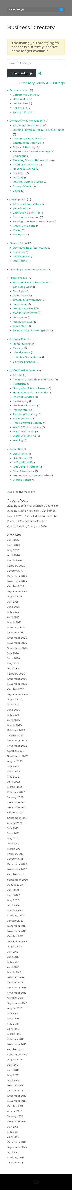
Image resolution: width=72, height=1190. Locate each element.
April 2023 (13, 720)
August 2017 (14, 1059)
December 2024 (17, 637)
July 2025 (13, 601)
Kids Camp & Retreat (25, 466)
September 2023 (17, 694)
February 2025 (16, 627)
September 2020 (17, 879)
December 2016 (16, 1095)
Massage (18, 348)
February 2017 (15, 1085)
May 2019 (13, 961)
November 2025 (17, 581)
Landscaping (20, 401)
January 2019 (15, 982)
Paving (17, 230)
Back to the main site (22, 491)
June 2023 (13, 709)
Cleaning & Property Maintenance (33, 379)
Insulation (19, 173)
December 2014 (16, 1142)
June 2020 (13, 895)
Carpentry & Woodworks (28, 138)
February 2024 (16, 673)
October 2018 (15, 997)
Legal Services (21, 256)
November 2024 (17, 642)
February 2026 (16, 565)
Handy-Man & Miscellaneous (30, 388)
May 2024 (13, 663)
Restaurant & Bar (23, 321)
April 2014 (13, 1152)
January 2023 (15, 735)
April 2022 (13, 781)
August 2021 (14, 823)
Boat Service (20, 458)
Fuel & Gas (19, 291)
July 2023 (13, 704)
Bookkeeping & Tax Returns (30, 247)
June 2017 (13, 1070)
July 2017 (12, 1064)
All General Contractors (27, 125)
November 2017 (16, 1044)
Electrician (19, 383)
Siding (16, 190)
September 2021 (17, 817)
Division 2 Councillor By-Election (27, 521)
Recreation (16, 449)
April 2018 (13, 1028)
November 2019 (16, 931)
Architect (18, 375)
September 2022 (17, 756)
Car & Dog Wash (22, 286)
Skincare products (24, 361)
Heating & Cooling (24, 168)
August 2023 (15, 699)
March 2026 (14, 560)
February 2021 (15, 853)
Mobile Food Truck (24, 308)
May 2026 (13, 550)
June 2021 (13, 833)
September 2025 (17, 591)
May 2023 (13, 714)
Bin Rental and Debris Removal (32, 282)
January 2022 (15, 797)
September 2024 (17, 648)
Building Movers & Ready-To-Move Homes (38, 129)
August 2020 (15, 884)
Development (18, 199)
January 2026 (15, 570)
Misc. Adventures (23, 471)
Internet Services (23, 396)
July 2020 (13, 889)
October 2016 (15, 1106)
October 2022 (15, 751)
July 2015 (12, 1126)
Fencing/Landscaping (26, 217)
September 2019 (17, 941)
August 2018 (14, 1008)
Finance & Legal (19, 243)
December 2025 (17, 576)
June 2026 (13, 545)
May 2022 (13, 776)
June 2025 (13, 606)
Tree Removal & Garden (27, 422)
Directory (27, 83)
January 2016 (15, 1116)
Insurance (19, 252)
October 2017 (15, 1049)
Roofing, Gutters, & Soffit (28, 181)
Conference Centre (24, 94)
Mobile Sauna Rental (25, 313)
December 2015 (16, 1121)
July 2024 (13, 653)
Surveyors (19, 234)
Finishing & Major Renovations (28, 269)
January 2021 (15, 858)
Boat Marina (20, 453)
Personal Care (18, 339)
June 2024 (13, 658)
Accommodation (19, 90)
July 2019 (12, 951)
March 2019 (14, 972)
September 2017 (17, 1054)
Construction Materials (27, 142)
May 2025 (13, 611)
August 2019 (14, 946)
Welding (18, 440)
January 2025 (15, 632)
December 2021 (16, 802)
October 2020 (15, 874)
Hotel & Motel (21, 99)
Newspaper (20, 317)
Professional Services (23, 370)
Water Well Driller (23, 431)
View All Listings (51, 83)
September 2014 (17, 1147)
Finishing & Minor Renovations (32, 160)
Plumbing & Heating (25, 414)
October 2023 (15, 689)
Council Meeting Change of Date (27, 526)
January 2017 (15, 1090)
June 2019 (13, 956)
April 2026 (13, 555)
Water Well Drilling (24, 435)
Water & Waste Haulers (27, 427)
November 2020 (17, 869)
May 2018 (13, 1023)
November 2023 (17, 683)
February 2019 (15, 977)
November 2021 (16, 807)
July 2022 (13, 766)
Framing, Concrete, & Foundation (33, 221)
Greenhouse (20, 295)
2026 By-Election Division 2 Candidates (31, 510)
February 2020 (16, 915)
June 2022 (13, 771)
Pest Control (20, 409)
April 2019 (13, 967)
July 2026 (13, 539)
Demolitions (20, 208)
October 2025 (15, 586)
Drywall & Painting (24, 147)
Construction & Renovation (26, 120)
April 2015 (13, 1136)
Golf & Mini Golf (22, 462)
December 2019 (16, 925)
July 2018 (12, 1013)
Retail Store (20, 326)
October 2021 (15, 812)
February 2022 (16, 792)
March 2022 (14, 786)
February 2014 (15, 1157)
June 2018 (13, 1018)
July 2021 (12, 828)
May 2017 (13, 1075)
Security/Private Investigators (31, 330)
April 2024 (13, 668)
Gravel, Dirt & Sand (24, 225)
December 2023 (17, 678)
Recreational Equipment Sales (31, 475)
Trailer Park (20, 107)
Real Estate (20, 260)
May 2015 (12, 1131)
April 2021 (13, 843)
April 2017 (13, 1080)
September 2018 (17, 1003)
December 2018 (16, 987)
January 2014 (15, 1162)
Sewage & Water (23, 186)
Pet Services (20, 103)
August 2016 (14, 1111)
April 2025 (13, 617)
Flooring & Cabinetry (25, 164)
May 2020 (13, 900)
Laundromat (20, 304)
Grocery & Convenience (27, 299)
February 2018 (15, 1039)
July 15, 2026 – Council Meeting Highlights (32, 516)
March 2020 (14, 910)
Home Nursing (22, 343)
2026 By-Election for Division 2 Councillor (32, 505)
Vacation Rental (22, 112)
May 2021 (13, 838)
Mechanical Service (24, 405)
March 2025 (14, 622)
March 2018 (14, 1033)
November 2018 (16, 992)
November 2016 (16, 1100)
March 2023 (14, 725)
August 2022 (15, 761)
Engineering (20, 155)
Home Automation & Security (30, 392)
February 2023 (16, 730)
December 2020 (17, 864)
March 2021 (14, 848)
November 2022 (17, 745)
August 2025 (14, 596)
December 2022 (17, 740)
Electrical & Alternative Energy (31, 151)
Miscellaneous (18, 277)
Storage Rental (22, 479)
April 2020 (13, 905)
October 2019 (15, 936)
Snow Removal (22, 418)
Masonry (18, 177)
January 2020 (15, 920)
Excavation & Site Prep (27, 212)
